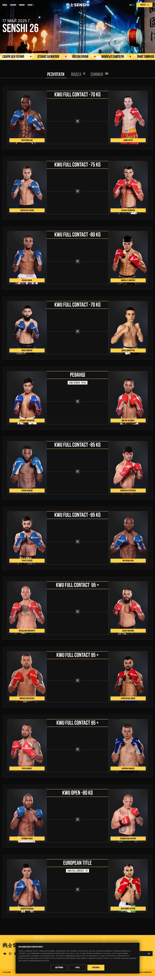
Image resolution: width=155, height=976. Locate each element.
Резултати (55, 74)
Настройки (59, 968)
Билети (143, 5)
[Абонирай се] (149, 953)
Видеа (76, 74)
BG (130, 5)
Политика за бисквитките (144, 972)
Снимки (96, 74)
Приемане (96, 968)
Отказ (77, 968)
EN (133, 5)
